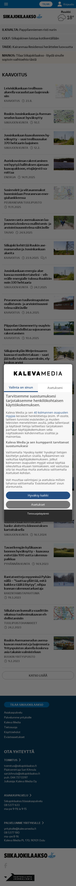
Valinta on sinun (21, 387)
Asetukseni (55, 388)
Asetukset (38, 505)
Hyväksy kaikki (38, 495)
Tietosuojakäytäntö (38, 513)
